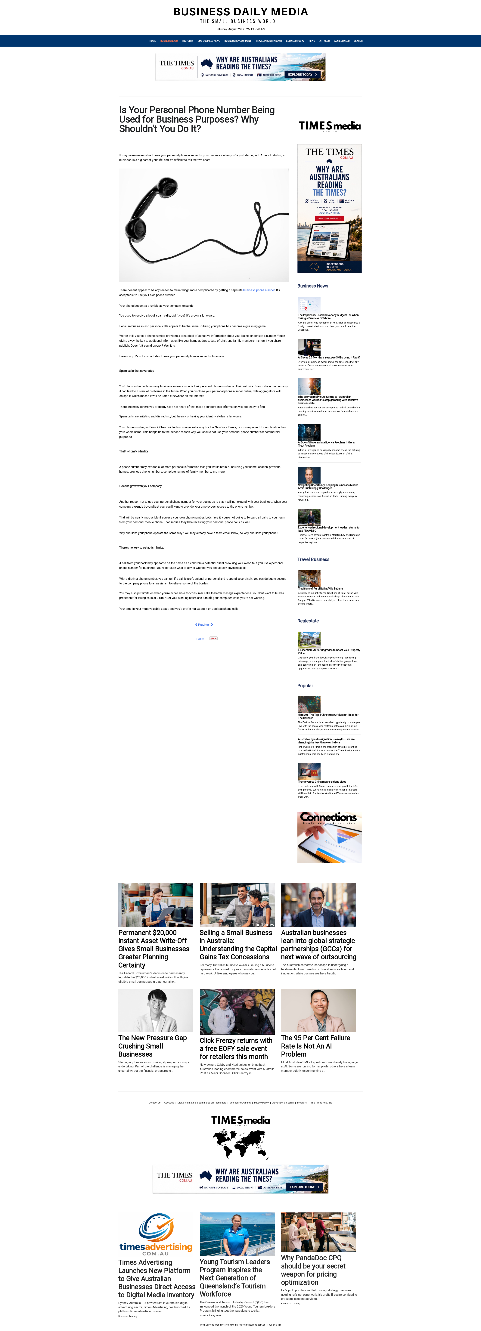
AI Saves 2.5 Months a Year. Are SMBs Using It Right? (329, 357)
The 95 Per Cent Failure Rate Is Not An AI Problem (315, 1046)
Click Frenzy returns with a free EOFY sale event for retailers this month (236, 1049)
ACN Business (341, 41)
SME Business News (209, 41)
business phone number (259, 290)
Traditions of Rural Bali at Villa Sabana (320, 588)
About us (169, 1102)
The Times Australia (321, 1102)
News (312, 41)
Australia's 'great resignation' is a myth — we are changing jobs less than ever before (326, 741)
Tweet (200, 639)
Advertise (277, 1102)
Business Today (295, 41)
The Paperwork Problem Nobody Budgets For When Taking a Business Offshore (328, 317)
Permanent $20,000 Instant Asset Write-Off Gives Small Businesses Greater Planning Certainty (153, 949)
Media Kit (302, 1102)
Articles (324, 41)
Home (153, 41)
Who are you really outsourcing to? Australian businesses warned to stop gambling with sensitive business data (328, 400)
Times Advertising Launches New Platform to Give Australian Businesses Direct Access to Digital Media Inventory (157, 1278)
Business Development (238, 41)
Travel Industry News (269, 41)
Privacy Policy (261, 1102)
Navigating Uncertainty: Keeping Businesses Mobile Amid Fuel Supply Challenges (328, 487)
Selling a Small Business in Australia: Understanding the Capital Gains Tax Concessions (238, 945)
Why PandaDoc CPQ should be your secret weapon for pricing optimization (313, 1270)
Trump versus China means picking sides (322, 781)
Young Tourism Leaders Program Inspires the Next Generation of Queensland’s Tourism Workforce (235, 1278)
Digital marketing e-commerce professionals (202, 1102)
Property (187, 41)
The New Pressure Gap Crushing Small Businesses (152, 1046)
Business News (169, 41)
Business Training (127, 1316)
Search (358, 41)
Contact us (154, 1102)
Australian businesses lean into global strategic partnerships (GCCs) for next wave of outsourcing (318, 945)
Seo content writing (240, 1102)
